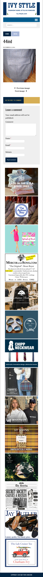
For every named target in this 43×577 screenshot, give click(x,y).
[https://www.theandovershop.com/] (21, 223)
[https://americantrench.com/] (21, 308)
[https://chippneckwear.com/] (21, 366)
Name (7, 138)
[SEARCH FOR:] (21, 24)
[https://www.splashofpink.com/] (21, 251)
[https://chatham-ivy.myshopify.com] (21, 565)
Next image (20, 91)
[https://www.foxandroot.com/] (21, 479)
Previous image (23, 88)
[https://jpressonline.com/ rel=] (21, 194)
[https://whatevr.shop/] (21, 422)
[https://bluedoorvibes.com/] (21, 337)
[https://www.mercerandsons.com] (21, 280)
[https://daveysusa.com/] (21, 394)
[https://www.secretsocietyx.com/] (21, 508)
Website (8, 152)
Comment (9, 122)
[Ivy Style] (21, 8)
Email (7, 145)
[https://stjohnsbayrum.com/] (21, 451)
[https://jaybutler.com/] (21, 537)
